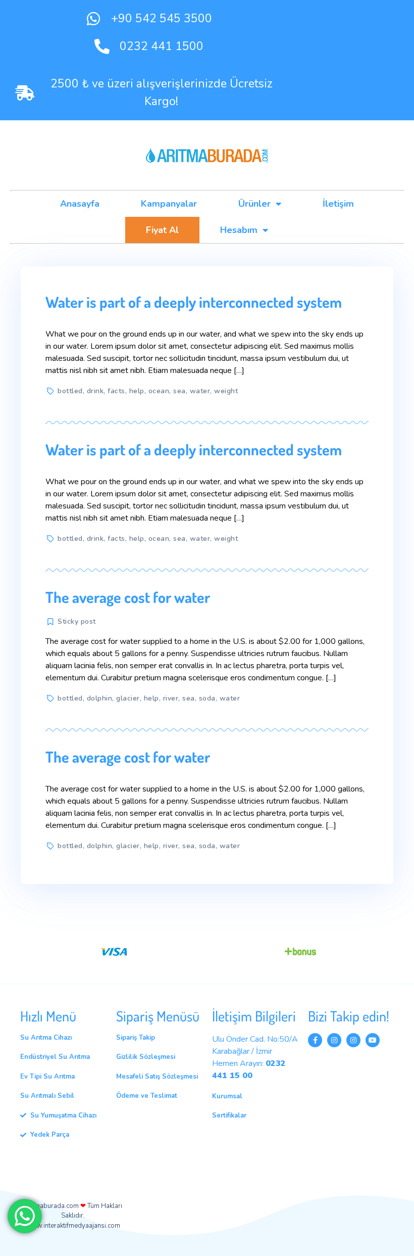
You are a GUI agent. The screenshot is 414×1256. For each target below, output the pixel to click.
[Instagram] (334, 1040)
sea (179, 391)
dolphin (100, 698)
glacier (128, 698)
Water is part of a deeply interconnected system (193, 301)
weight (226, 391)
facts (116, 391)
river (171, 698)
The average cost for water (127, 597)
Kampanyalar (169, 204)
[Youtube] (373, 1040)
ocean (159, 391)
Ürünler (254, 204)
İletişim (338, 204)
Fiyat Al (162, 230)
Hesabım (238, 230)
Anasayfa (79, 204)
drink (95, 391)
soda (207, 698)
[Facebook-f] (315, 1040)
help (136, 391)
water (200, 391)
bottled (70, 391)
